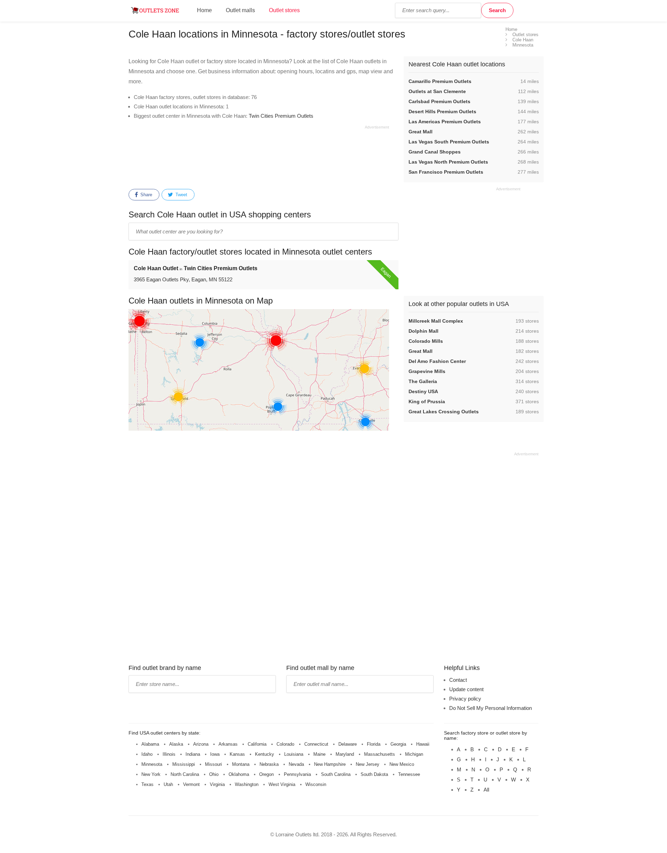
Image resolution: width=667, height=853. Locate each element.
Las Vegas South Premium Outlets (449, 141)
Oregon (266, 774)
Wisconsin (315, 784)
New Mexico (401, 764)
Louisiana (293, 754)
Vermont (191, 784)
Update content (466, 689)
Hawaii (422, 744)
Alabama (150, 744)
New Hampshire (330, 764)
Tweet (180, 194)
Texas (147, 784)
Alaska (176, 744)
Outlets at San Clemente (437, 91)
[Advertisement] (259, 156)
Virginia (217, 784)
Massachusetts (379, 754)
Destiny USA (423, 391)
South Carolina (336, 774)
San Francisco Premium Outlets (446, 172)
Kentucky (264, 754)
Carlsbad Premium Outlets (439, 101)
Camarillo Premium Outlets (440, 81)
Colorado (285, 744)
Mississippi (183, 764)
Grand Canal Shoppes (435, 152)
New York (150, 774)
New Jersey (367, 764)
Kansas (237, 754)
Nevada (296, 764)
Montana (240, 764)
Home (204, 10)
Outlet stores (284, 10)
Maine (319, 754)
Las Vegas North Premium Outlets (448, 162)
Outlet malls (240, 10)
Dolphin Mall (423, 331)
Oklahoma (239, 774)
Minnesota (151, 764)
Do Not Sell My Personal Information (490, 708)
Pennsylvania (297, 774)
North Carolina (185, 774)
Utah (168, 784)
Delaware (347, 744)
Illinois (169, 754)
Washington (246, 784)
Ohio (214, 774)
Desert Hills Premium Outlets (442, 111)
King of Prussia (427, 401)
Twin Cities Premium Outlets (281, 116)
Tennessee (409, 774)
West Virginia (282, 784)
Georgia (398, 744)
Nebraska (269, 764)
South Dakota (374, 774)
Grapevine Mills (427, 371)
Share (145, 194)
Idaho (147, 754)
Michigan (414, 754)
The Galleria (423, 381)
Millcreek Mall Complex (436, 321)
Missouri (213, 764)
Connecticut (316, 744)
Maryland (345, 754)
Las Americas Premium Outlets (445, 121)
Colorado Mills (426, 341)
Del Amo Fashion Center (437, 361)
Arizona (200, 744)
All (486, 790)
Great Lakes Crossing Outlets (444, 411)
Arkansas (228, 744)
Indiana (193, 754)
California (257, 744)
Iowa (215, 754)
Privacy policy (465, 699)
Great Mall (421, 131)
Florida (373, 744)
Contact (458, 680)
